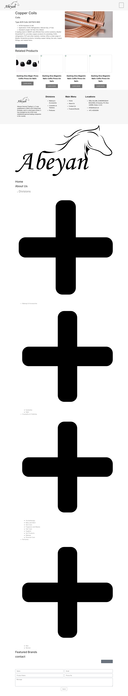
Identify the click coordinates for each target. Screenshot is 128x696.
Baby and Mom (31, 523)
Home (19, 181)
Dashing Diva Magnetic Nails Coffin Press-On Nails (51, 78)
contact (20, 656)
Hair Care (29, 529)
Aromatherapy (30, 520)
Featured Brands (26, 652)
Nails (27, 412)
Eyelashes (29, 410)
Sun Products (30, 533)
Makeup (28, 535)
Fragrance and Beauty (33, 527)
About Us (21, 186)
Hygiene (28, 531)
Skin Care (29, 525)
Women (28, 648)
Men (27, 646)
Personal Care (30, 537)
